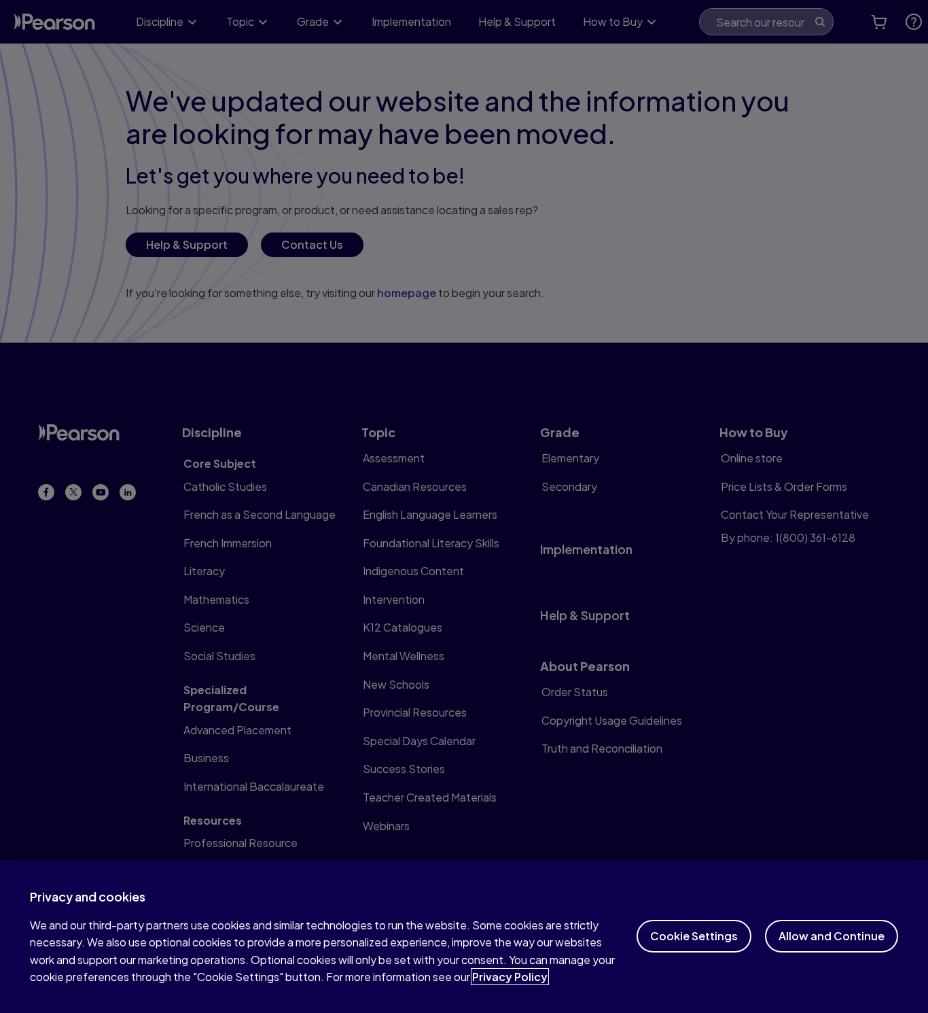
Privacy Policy (510, 976)
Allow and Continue (832, 936)
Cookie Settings (694, 936)
